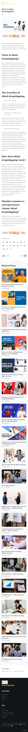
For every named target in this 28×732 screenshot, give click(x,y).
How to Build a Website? (8, 485)
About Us (4, 696)
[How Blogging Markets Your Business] (14, 650)
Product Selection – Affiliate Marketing (12, 574)
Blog (3, 700)
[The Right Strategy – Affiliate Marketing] (14, 586)
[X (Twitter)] (7, 242)
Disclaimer (4, 716)
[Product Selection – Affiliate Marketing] (14, 565)
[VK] (24, 242)
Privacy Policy (5, 710)
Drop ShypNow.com (16, 723)
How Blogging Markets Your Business (12, 659)
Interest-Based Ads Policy (8, 714)
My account (5, 694)
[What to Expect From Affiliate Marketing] (14, 607)
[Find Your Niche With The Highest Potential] (14, 456)
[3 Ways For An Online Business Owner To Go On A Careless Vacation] (14, 298)
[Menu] (25, 2)
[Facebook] (3, 242)
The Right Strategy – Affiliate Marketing (13, 595)
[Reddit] (17, 242)
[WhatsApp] (14, 245)
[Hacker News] (21, 242)
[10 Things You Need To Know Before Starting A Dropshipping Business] (14, 433)
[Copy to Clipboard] (10, 249)
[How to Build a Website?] (14, 476)
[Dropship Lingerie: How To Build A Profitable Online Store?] (14, 320)
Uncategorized (6, 16)
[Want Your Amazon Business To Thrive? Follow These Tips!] (14, 366)
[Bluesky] (7, 249)
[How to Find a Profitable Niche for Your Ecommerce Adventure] (14, 275)
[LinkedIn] (14, 242)
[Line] (21, 245)
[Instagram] (25, 730)
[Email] (3, 249)
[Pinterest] (10, 242)
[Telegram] (7, 245)
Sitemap (4, 717)
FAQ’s (3, 708)
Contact (4, 698)
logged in (10, 671)
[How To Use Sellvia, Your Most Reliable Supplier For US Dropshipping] (14, 343)
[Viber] (10, 245)
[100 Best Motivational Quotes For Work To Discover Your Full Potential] (14, 411)
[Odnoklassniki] (3, 245)
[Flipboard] (17, 245)
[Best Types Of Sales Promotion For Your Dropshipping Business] (14, 388)
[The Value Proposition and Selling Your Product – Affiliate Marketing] (14, 520)
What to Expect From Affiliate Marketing (13, 615)
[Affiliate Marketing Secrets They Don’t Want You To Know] (14, 627)
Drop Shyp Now (8, 685)
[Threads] (24, 245)
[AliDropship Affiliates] (14, 35)
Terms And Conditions (7, 712)
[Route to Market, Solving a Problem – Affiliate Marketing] (14, 542)
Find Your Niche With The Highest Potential (13, 464)
